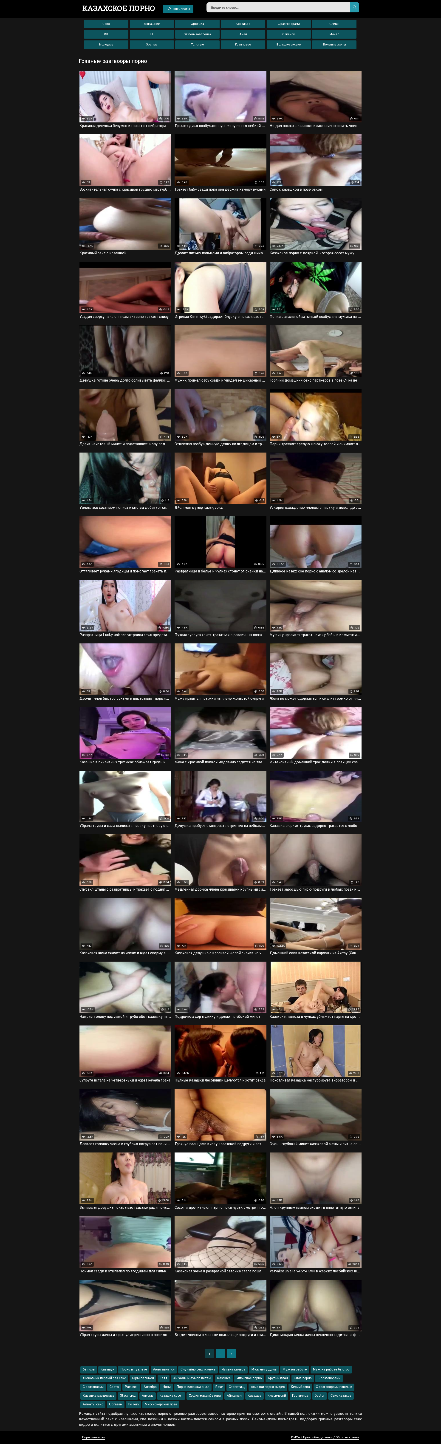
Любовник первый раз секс (104, 1378)
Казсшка (224, 1378)
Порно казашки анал (193, 1387)
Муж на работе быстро (331, 1370)
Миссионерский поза (161, 1404)
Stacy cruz (128, 1396)
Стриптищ (237, 1387)
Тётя (163, 1378)
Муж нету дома (264, 1370)
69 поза (89, 1370)
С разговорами (289, 24)
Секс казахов (341, 1396)
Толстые (197, 45)
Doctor (319, 1396)
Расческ (131, 1387)
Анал (243, 34)
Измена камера (233, 1370)
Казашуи (107, 1370)
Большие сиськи (288, 45)
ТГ (152, 34)
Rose (219, 1387)
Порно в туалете (133, 1370)
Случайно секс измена (198, 1370)
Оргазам (115, 1404)
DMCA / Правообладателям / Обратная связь (325, 1437)
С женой (288, 34)
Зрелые (152, 45)
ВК (106, 34)
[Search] (354, 7)
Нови (167, 1387)
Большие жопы (334, 45)
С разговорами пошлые (334, 1387)
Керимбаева (300, 1387)
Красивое (243, 24)
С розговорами (329, 1378)
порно (118, 8)
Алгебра (150, 1387)
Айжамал (234, 1396)
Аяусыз (147, 1396)
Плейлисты (181, 9)
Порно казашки (93, 1437)
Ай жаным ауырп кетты (192, 1378)
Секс (106, 24)
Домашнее (152, 24)
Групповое (243, 45)
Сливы (334, 24)
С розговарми (93, 1387)
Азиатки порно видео (268, 1387)
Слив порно (303, 1378)
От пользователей (198, 34)
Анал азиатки (164, 1370)
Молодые (106, 45)
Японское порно (249, 1378)
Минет (334, 34)
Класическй (276, 1396)
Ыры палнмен (143, 1378)
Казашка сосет (171, 1396)
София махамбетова (205, 1396)
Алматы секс (93, 1404)
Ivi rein (133, 1404)
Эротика (197, 24)
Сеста (114, 1387)
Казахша (254, 1396)
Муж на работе (295, 1370)
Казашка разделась (98, 1396)
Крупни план (278, 1378)
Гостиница (300, 1396)
